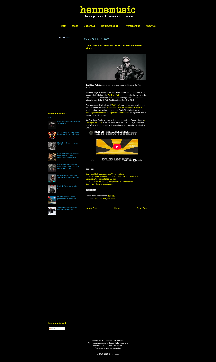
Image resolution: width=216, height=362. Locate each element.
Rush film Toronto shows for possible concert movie (67, 187)
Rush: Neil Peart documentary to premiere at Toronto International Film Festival (68, 155)
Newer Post (91, 208)
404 (49, 117)
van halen (111, 199)
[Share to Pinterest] (95, 190)
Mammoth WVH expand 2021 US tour (101, 179)
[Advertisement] (65, 59)
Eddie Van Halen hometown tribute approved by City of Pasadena (112, 176)
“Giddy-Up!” (115, 105)
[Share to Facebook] (93, 190)
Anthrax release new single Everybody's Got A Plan (67, 208)
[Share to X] (91, 190)
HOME (63, 26)
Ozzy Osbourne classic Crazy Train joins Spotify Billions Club (68, 176)
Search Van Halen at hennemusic (99, 184)
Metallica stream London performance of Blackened (66, 198)
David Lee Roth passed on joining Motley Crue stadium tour (109, 181)
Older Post (142, 208)
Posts (53, 328)
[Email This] (87, 190)
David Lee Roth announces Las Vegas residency (105, 174)
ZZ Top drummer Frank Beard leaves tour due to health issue (68, 133)
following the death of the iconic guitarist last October (107, 113)
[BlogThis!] (89, 190)
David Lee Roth (100, 199)
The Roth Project (114, 95)
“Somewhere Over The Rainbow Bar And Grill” (124, 108)
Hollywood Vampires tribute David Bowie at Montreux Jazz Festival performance (68, 166)
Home (117, 208)
